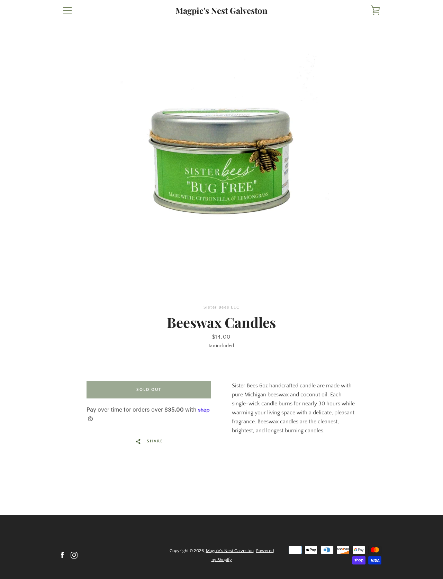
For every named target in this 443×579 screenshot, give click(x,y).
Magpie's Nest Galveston (221, 11)
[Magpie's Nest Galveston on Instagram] (74, 555)
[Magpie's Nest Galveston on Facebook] (62, 555)
